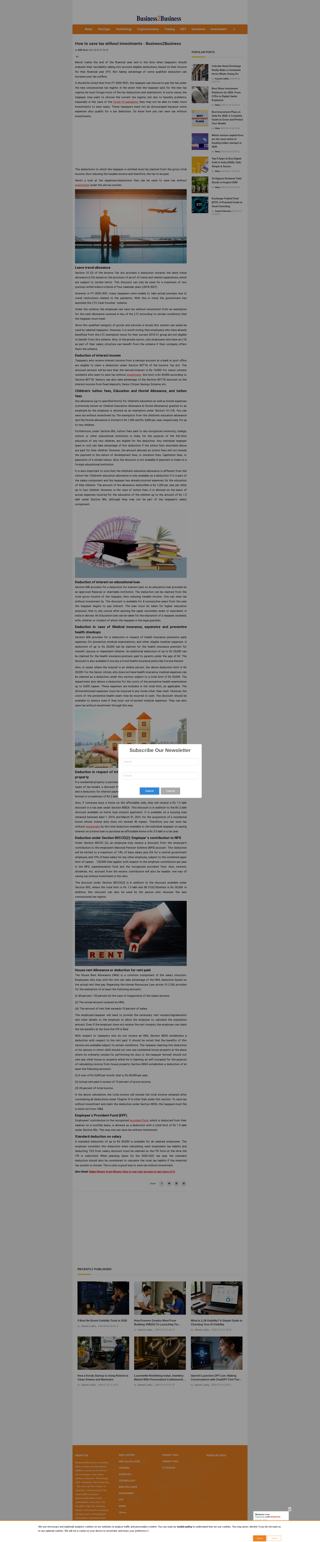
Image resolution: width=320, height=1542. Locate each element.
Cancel (170, 791)
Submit (149, 791)
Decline (274, 1538)
